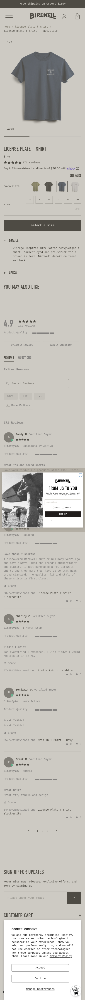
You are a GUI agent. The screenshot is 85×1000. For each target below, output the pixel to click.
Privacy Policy (61, 956)
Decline (40, 978)
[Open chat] (75, 990)
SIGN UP (63, 514)
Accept (40, 967)
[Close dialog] (80, 475)
